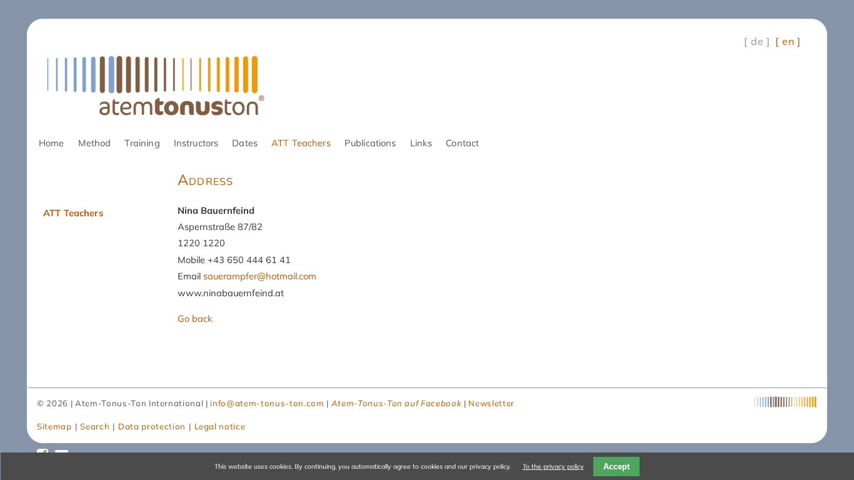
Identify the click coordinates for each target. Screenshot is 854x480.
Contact (462, 143)
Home (51, 143)
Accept (616, 466)
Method (94, 143)
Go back (195, 318)
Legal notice (220, 426)
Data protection (152, 426)
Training (141, 143)
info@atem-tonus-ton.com (267, 403)
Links (421, 143)
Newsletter (491, 403)
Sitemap (54, 426)
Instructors (196, 143)
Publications (370, 143)
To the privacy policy (553, 466)
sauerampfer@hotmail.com (259, 276)
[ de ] (757, 41)
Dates (245, 143)
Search (94, 426)
